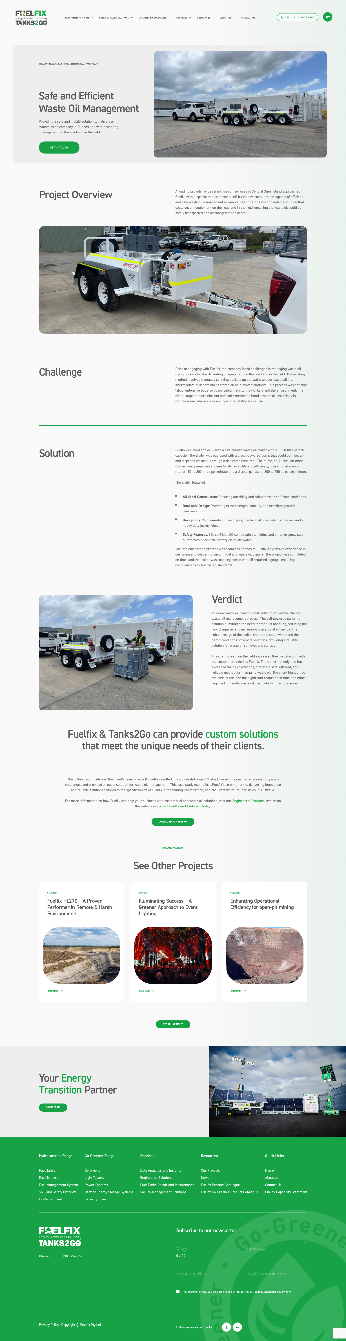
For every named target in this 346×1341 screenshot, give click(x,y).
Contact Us (248, 17)
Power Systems (96, 1184)
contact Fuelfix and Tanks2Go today (183, 806)
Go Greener (93, 1170)
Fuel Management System (58, 1184)
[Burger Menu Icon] (327, 17)
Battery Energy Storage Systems (109, 1192)
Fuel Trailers (48, 1177)
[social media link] (226, 1327)
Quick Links (274, 1156)
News (205, 1177)
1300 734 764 (72, 1256)
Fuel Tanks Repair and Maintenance (167, 1184)
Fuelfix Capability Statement (286, 1192)
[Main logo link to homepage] (31, 17)
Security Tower (96, 1199)
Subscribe (304, 1243)
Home (269, 1170)
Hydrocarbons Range (56, 1156)
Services (147, 1156)
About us (225, 17)
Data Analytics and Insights (160, 1170)
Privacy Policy (244, 1292)
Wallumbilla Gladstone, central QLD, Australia (68, 63)
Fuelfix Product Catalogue (220, 1184)
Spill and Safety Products (58, 1192)
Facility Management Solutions (163, 1192)
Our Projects (210, 1170)
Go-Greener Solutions (152, 17)
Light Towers (94, 1177)
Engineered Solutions (248, 800)
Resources (209, 1156)
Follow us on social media (194, 1327)
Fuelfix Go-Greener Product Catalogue (229, 1192)
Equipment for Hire (77, 17)
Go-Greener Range (99, 1156)
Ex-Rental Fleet (50, 1199)
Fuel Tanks (47, 1170)
